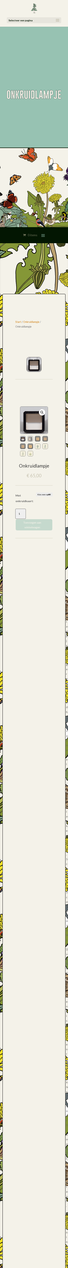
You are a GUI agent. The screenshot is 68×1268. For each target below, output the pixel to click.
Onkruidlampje (31, 321)
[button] (42, 412)
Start (18, 321)
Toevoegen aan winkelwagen (32, 525)
